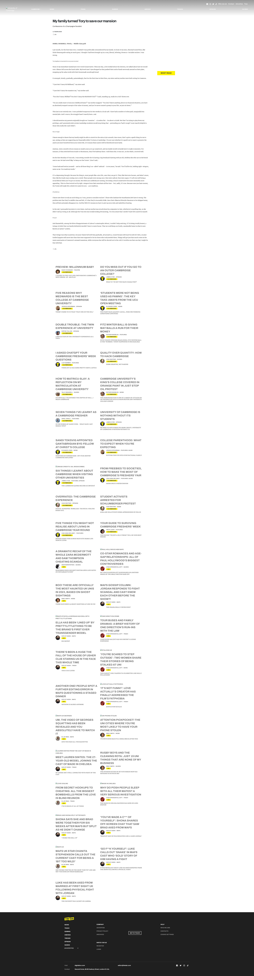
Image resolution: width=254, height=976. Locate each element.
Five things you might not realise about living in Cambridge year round (75, 526)
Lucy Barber (66, 363)
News (52, 9)
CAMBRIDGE (67, 272)
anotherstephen (68, 565)
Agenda (148, 9)
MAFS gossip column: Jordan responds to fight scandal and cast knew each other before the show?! (120, 592)
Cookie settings (167, 934)
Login (99, 949)
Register (100, 946)
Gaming (115, 9)
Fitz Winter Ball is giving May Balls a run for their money (119, 328)
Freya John (110, 529)
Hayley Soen (110, 602)
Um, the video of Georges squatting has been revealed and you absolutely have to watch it (75, 726)
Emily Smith (66, 598)
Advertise (239, 4)
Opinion (213, 9)
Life (55, 34)
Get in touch (135, 933)
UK (64, 567)
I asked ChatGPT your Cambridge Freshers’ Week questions (76, 356)
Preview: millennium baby (75, 267)
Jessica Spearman (68, 306)
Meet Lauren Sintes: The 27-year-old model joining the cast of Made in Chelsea (76, 760)
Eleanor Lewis (111, 306)
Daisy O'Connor (67, 270)
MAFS (118, 602)
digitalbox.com (80, 965)
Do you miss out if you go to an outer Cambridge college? (120, 270)
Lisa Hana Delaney (113, 478)
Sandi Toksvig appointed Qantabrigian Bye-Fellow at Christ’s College (75, 444)
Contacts (164, 931)
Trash (83, 9)
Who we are (222, 4)
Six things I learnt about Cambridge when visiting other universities (74, 474)
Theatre (77, 270)
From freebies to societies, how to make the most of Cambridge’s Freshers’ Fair (121, 472)
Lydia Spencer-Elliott (114, 567)
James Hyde (110, 277)
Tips (246, 4)
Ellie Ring (65, 737)
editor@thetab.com (124, 965)
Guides (245, 9)
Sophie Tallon (67, 331)
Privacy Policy (102, 931)
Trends (180, 9)
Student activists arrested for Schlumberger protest (118, 500)
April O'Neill (66, 418)
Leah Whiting (111, 359)
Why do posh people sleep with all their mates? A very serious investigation (120, 791)
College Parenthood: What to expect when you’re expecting (120, 444)
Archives (100, 934)
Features (123, 334)
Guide (130, 450)
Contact (231, 4)
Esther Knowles (112, 334)
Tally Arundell (67, 392)
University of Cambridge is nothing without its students (120, 415)
